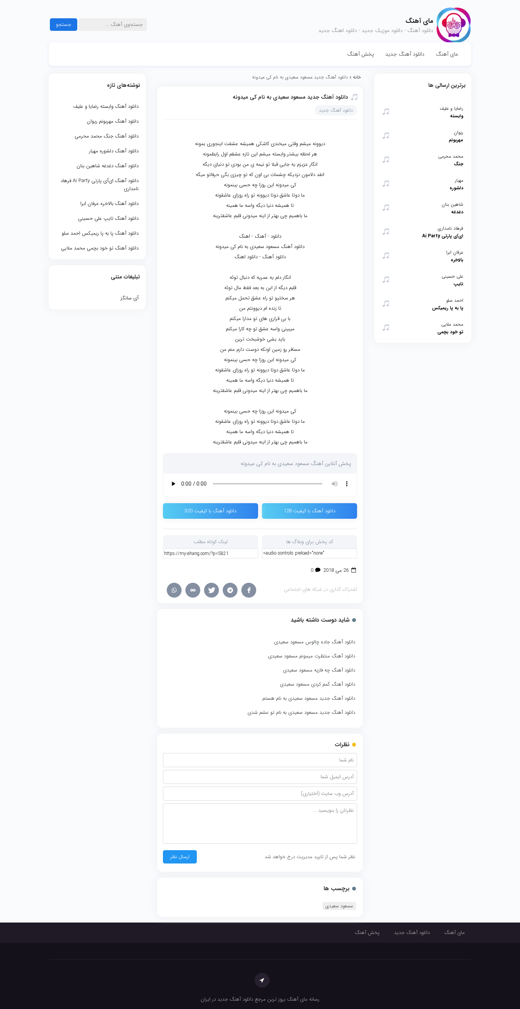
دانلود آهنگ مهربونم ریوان (113, 121)
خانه (357, 77)
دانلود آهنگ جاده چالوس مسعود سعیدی (314, 642)
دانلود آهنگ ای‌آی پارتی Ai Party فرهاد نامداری (100, 185)
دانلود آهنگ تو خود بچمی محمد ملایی (100, 248)
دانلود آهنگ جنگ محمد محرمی (107, 136)
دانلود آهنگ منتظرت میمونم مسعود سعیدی (311, 656)
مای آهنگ (447, 54)
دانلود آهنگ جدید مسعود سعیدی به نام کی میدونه (290, 97)
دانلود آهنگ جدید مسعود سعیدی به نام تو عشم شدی (301, 712)
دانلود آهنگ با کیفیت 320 (210, 511)
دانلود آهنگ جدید (404, 54)
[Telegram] (230, 590)
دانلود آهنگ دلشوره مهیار (114, 151)
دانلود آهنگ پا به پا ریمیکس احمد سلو (100, 233)
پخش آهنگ (360, 54)
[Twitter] (211, 590)
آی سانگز (130, 298)
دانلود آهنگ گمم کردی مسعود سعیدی (317, 684)
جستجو (63, 25)
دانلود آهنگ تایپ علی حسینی (108, 218)
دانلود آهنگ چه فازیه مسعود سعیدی (319, 670)
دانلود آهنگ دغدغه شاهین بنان (108, 166)
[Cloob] (192, 590)
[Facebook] (248, 590)
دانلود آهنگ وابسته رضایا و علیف (106, 106)
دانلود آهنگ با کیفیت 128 (309, 511)
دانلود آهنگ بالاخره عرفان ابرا (109, 204)
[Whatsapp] (174, 590)
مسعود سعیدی (339, 906)
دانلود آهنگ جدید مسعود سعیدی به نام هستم (308, 698)
